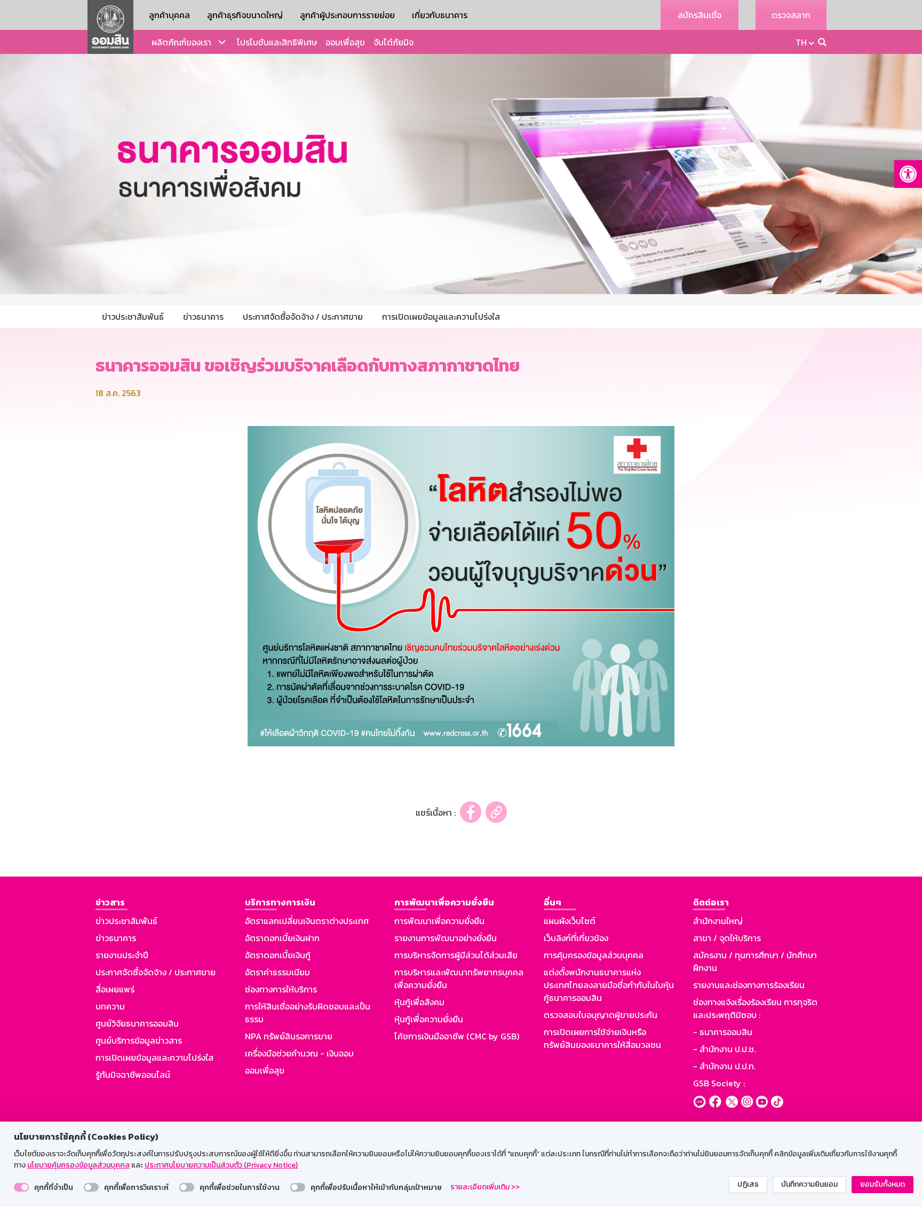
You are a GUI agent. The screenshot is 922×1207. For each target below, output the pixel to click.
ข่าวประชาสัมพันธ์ (126, 920)
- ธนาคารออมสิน (722, 1031)
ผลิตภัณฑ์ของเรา (181, 42)
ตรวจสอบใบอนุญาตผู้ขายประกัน (600, 1014)
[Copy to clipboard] (496, 812)
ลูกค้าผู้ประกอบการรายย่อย (347, 15)
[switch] (21, 1187)
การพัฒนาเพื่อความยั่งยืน (439, 920)
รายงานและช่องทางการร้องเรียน (749, 985)
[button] (908, 174)
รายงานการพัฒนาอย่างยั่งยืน (445, 938)
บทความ (110, 1006)
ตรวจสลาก (791, 15)
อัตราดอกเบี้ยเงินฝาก (282, 938)
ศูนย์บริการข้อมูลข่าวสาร (139, 1040)
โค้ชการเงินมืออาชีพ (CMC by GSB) (456, 1036)
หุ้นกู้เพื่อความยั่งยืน (428, 1019)
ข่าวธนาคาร (116, 938)
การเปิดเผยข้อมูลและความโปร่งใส (154, 1057)
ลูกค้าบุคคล (169, 15)
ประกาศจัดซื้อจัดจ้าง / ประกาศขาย (156, 972)
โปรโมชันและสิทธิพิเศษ (277, 42)
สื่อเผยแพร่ (115, 989)
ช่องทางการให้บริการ (281, 989)
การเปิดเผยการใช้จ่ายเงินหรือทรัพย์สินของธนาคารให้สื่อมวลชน (602, 1038)
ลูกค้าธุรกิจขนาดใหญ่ (245, 15)
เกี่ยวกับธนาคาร (439, 15)
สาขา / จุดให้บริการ (727, 938)
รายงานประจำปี (122, 955)
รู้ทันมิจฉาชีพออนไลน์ (133, 1074)
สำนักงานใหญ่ (718, 920)
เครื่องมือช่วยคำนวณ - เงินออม (299, 1053)
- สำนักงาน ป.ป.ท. (724, 1066)
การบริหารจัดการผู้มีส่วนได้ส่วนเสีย (456, 955)
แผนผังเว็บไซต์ (569, 920)
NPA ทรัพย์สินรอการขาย (288, 1036)
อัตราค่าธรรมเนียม (277, 972)
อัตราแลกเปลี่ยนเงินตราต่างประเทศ (307, 920)
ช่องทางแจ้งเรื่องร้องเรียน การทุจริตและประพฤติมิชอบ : (755, 1008)
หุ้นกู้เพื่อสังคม (419, 1002)
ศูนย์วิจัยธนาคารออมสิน (137, 1023)
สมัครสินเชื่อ (699, 15)
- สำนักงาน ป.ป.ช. (724, 1049)
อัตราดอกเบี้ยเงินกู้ (278, 955)
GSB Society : (719, 1083)
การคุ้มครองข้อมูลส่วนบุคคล (593, 955)
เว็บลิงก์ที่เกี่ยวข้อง (576, 938)
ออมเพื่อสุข (345, 42)
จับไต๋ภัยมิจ (393, 42)
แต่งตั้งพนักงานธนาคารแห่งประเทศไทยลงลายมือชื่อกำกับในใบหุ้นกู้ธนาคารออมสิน (609, 985)
